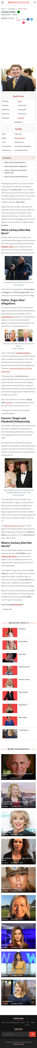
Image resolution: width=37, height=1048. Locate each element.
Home (4, 1022)
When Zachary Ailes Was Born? (15, 162)
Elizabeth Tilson (19, 138)
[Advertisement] (18, 44)
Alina (5, 778)
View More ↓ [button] (18, 122)
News (33, 1022)
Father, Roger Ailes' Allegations (16, 166)
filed (12, 317)
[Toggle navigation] (3, 2)
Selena (18, 20)
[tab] (18, 158)
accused (8, 403)
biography (11, 9)
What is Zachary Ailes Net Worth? (16, 177)
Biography (15, 1022)
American (21, 118)
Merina (6, 806)
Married (9, 1022)
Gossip (22, 1022)
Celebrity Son (7, 609)
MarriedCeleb (18, 2)
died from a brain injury (13, 526)
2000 (19, 101)
